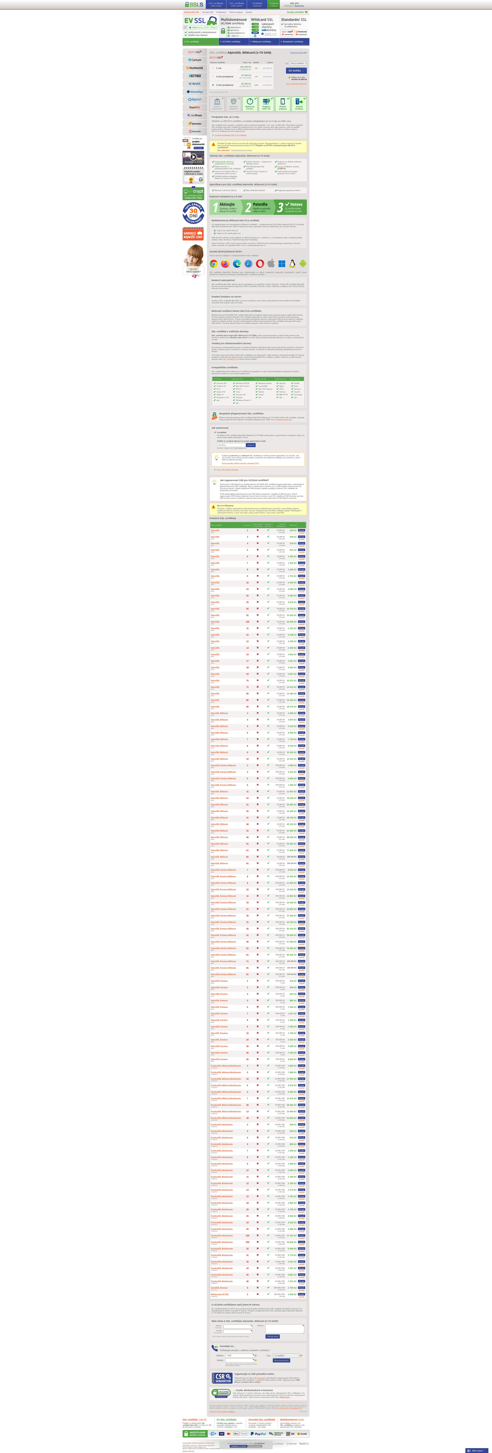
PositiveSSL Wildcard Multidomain (226, 1066)
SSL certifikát (194, 1419)
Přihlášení (289, 6)
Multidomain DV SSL (220, 1294)
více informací (259, 1443)
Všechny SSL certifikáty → (222, 1412)
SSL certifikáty (216, 4)
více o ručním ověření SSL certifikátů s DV (288, 1408)
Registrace (299, 6)
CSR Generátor (259, 1378)
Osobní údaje (187, 1443)
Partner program (236, 12)
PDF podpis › (199, 148)
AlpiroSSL (215, 530)
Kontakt (249, 12)
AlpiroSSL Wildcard (219, 713)
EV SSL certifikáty (227, 1419)
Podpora (273, 4)
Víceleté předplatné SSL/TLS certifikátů (231, 135)
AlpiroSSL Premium (219, 981)
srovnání (302, 533)
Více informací (223, 150)
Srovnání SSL (207, 12)
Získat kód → (285, 1397)
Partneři (185, 1451)
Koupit (301, 530)
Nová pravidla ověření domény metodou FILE (240, 463)
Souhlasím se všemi (238, 1446)
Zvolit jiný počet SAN (298, 53)
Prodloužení (221, 12)
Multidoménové (292, 1419)
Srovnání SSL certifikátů (261, 1419)
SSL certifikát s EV (230, 359)
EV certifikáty (192, 41)
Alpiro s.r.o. (202, 1447)
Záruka (280, 167)
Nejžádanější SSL (191, 12)
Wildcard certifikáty (262, 41)
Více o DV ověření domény (227, 470)
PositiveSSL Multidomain (222, 1124)
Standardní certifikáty (293, 41)
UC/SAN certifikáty (231, 41)
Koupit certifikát (295, 12)
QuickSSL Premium (219, 1288)
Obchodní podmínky (198, 1443)
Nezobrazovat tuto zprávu (241, 150)
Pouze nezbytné (255, 1446)
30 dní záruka (210, 1443)
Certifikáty (257, 4)
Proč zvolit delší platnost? (296, 84)
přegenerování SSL (284, 420)
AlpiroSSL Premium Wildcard (223, 765)
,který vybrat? (193, 270)
